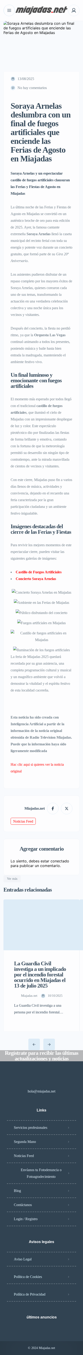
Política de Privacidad (29, 1294)
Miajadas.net (34, 808)
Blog (17, 1191)
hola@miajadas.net (41, 1091)
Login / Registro (26, 1219)
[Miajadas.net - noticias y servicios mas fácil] (41, 10)
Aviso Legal (23, 1259)
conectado (59, 861)
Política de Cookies (28, 1277)
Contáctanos (23, 1205)
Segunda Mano (25, 1142)
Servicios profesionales (30, 1128)
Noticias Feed (23, 821)
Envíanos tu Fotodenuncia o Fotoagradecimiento (41, 1173)
